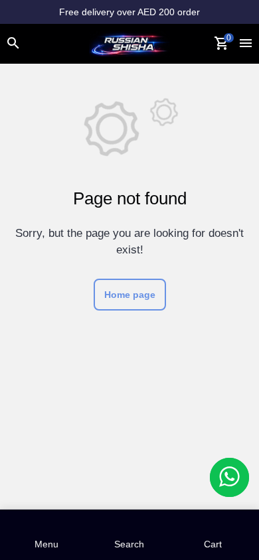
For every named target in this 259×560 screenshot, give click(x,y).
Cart (213, 533)
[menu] (246, 44)
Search (129, 533)
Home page (129, 294)
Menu (46, 533)
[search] (13, 44)
